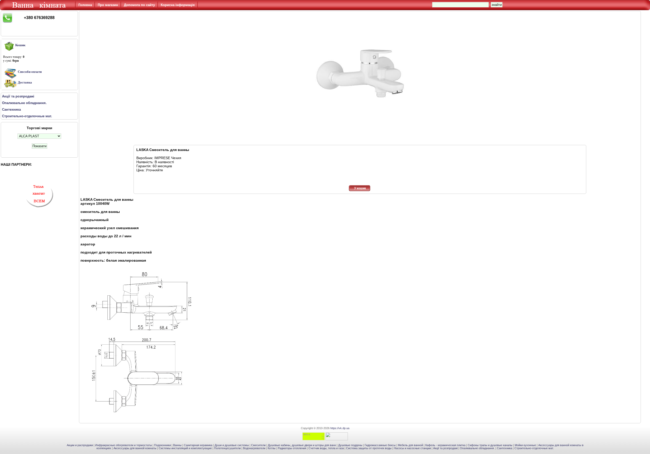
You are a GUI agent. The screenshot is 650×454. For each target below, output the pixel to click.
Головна (85, 5)
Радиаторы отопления (292, 448)
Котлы (271, 448)
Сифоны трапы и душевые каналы (490, 445)
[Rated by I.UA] (337, 439)
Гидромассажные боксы (380, 445)
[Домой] (39, 9)
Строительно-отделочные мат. (534, 448)
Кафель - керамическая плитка (445, 445)
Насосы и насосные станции (412, 448)
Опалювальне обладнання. (477, 448)
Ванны (177, 445)
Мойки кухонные (525, 445)
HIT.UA (306, 434)
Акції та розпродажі (445, 448)
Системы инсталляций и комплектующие (185, 448)
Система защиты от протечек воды (369, 448)
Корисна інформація (178, 5)
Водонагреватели (254, 448)
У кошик (360, 188)
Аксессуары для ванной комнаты (134, 448)
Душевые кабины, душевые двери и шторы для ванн (302, 445)
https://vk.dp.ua (339, 428)
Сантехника (504, 448)
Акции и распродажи (80, 445)
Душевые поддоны (350, 445)
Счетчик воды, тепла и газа (326, 448)
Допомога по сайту (139, 5)
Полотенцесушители (227, 448)
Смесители (258, 445)
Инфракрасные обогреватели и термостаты (123, 445)
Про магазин (108, 5)
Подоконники (162, 445)
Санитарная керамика (198, 445)
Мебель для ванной (410, 445)
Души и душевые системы (232, 445)
